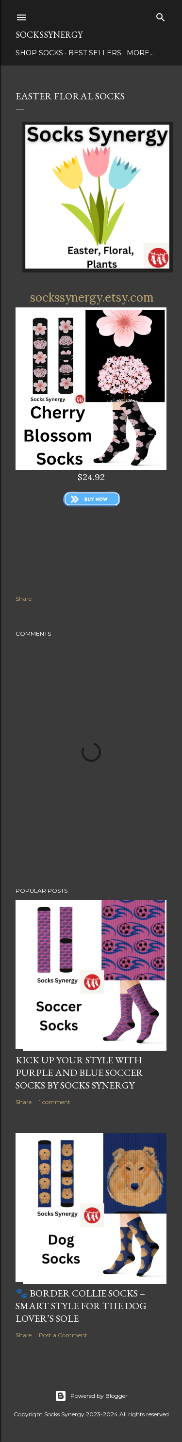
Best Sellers (94, 52)
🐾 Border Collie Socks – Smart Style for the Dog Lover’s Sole (81, 1306)
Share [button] (24, 598)
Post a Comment (63, 1335)
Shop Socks (39, 52)
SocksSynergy (49, 34)
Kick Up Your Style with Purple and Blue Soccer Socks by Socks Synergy (79, 1072)
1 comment (54, 1102)
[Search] (160, 15)
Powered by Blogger (99, 1395)
